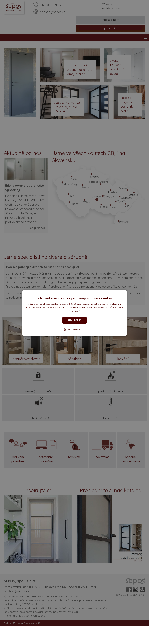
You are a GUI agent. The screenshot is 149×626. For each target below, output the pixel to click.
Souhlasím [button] (74, 320)
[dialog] (74, 313)
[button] (74, 329)
